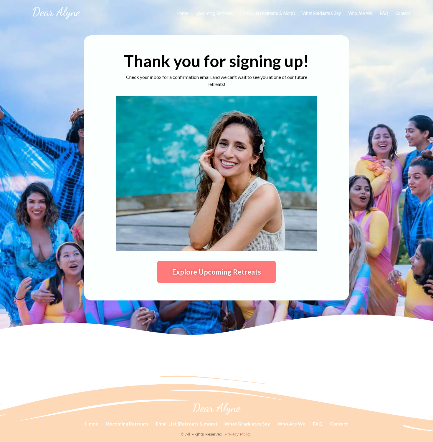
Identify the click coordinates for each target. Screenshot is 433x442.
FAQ (384, 13)
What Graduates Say (321, 13)
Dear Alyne (56, 12)
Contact (402, 13)
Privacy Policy (237, 434)
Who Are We (360, 13)
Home (182, 13)
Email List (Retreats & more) (267, 13)
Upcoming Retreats (214, 13)
